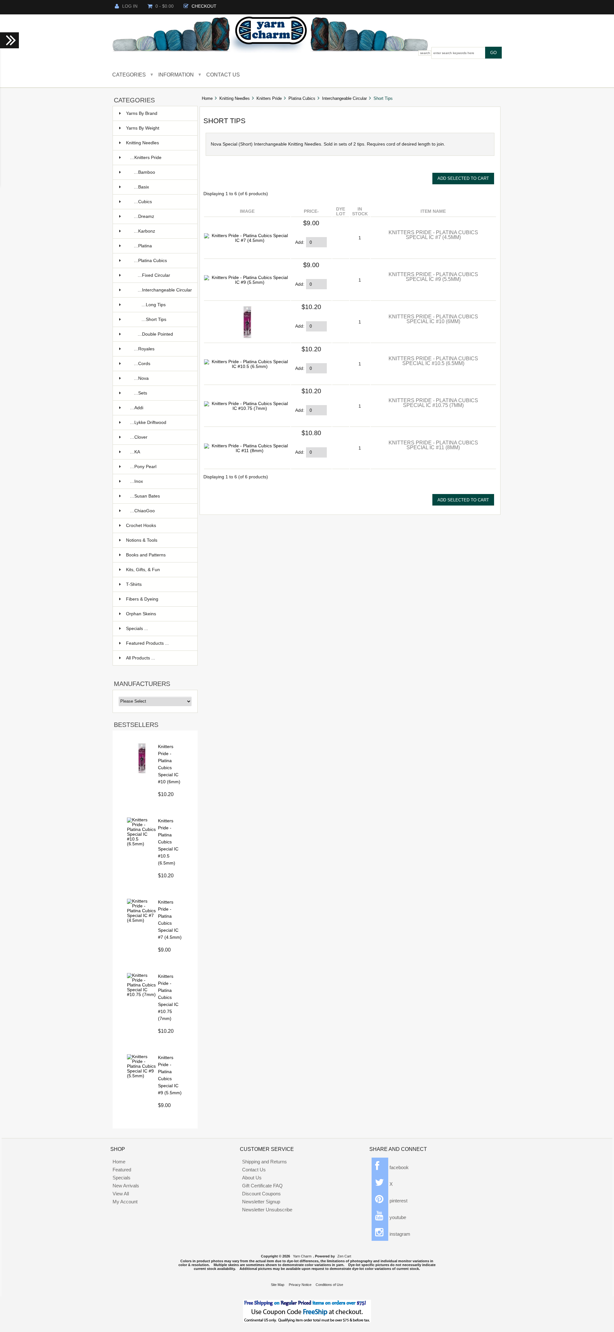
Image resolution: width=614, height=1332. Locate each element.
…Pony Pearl (143, 466)
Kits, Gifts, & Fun (143, 569)
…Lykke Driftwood (148, 422)
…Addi (136, 407)
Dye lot (340, 211)
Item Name (433, 211)
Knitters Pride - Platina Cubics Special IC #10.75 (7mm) (168, 997)
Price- (311, 211)
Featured (122, 1169)
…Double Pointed (155, 334)
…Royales (144, 349)
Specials (121, 1177)
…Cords (142, 363)
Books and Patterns (146, 555)
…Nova (141, 378)
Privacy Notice (300, 1285)
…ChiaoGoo (142, 510)
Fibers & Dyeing (142, 599)
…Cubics (143, 201)
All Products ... (140, 658)
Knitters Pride (269, 98)
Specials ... (137, 628)
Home (207, 98)
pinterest (397, 1200)
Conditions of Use (329, 1285)
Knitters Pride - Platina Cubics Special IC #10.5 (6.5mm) (168, 841)
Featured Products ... (147, 643)
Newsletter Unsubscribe (267, 1209)
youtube (397, 1217)
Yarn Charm (302, 1256)
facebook (398, 1167)
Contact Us (223, 74)
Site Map (277, 1285)
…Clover (138, 437)
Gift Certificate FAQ (262, 1185)
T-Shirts (134, 584)
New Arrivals (126, 1185)
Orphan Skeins (141, 613)
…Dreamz (144, 216)
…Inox (136, 481)
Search (425, 53)
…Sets (140, 393)
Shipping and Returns (264, 1161)
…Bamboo (144, 172)
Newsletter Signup (261, 1201)
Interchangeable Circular (344, 98)
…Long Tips (153, 304)
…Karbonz (144, 231)
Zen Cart (344, 1256)
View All (121, 1193)
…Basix (141, 187)
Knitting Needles (234, 98)
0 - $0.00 (164, 6)
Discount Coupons (261, 1193)
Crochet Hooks (141, 525)
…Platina (143, 245)
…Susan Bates (145, 496)
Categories (129, 74)
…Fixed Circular (154, 275)
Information (176, 74)
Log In (130, 6)
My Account (125, 1201)
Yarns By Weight (142, 128)
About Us (252, 1177)
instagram (399, 1234)
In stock (360, 211)
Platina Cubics (301, 98)
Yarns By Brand (141, 113)
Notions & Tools (141, 540)
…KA (135, 452)
